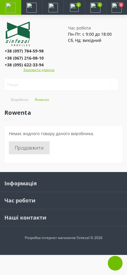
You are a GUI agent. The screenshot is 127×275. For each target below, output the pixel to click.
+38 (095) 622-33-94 (24, 65)
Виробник (19, 99)
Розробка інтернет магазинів (50, 237)
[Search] (114, 84)
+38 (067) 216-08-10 (24, 58)
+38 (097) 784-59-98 (24, 51)
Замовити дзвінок (39, 69)
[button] (53, 7)
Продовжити (29, 148)
